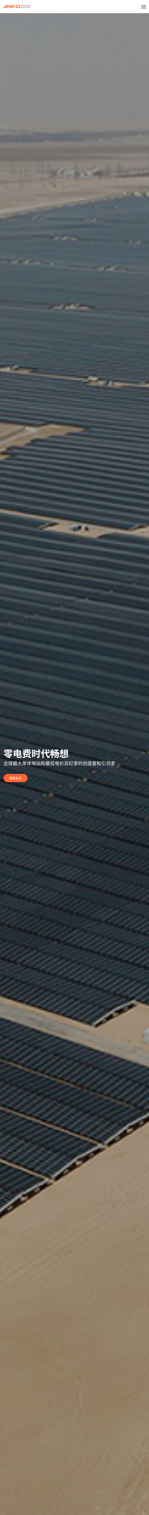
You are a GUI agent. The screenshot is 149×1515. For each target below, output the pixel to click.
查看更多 (15, 778)
